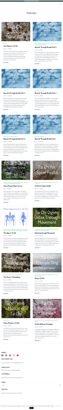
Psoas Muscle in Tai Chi (11, 323)
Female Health (37, 229)
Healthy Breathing (38, 43)
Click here (3, 393)
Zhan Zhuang (43, 44)
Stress (36, 44)
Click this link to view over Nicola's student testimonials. (12, 377)
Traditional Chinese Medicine (9, 183)
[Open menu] (60, 4)
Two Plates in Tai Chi (10, 46)
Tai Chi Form (37, 183)
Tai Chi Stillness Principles (44, 324)
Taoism (39, 44)
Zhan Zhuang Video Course (12, 186)
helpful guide (16, 362)
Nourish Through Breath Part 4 (14, 93)
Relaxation (56, 43)
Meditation (45, 43)
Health (4, 136)
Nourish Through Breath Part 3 (45, 93)
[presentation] (15, 31)
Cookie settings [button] (58, 406)
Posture (56, 182)
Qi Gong (51, 43)
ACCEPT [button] (31, 407)
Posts (4, 43)
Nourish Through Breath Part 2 (14, 139)
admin (5, 48)
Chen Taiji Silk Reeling (46, 182)
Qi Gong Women (40, 230)
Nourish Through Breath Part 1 (45, 139)
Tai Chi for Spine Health (43, 186)
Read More (6, 62)
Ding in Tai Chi (39, 278)
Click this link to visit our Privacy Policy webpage (10, 370)
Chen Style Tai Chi (6, 182)
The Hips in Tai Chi (9, 233)
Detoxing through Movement (45, 233)
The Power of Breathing (11, 277)
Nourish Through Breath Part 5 (45, 47)
